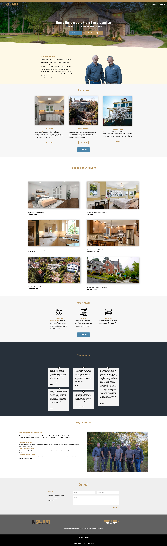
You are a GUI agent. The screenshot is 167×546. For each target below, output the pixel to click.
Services (152, 4)
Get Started (161, 4)
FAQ (82, 537)
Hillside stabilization (73, 131)
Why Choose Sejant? (94, 33)
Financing (87, 537)
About (146, 4)
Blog (79, 537)
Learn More (49, 142)
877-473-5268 (111, 523)
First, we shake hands (54, 320)
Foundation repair (107, 131)
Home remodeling (39, 131)
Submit (115, 507)
